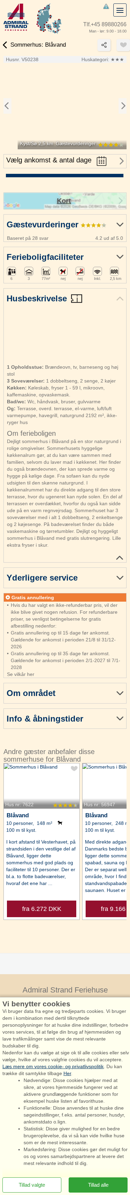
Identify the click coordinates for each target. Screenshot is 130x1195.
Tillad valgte (32, 1185)
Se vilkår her (20, 674)
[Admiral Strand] (15, 17)
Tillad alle (98, 1185)
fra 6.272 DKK (41, 908)
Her (67, 1073)
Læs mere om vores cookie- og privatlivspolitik (53, 1066)
